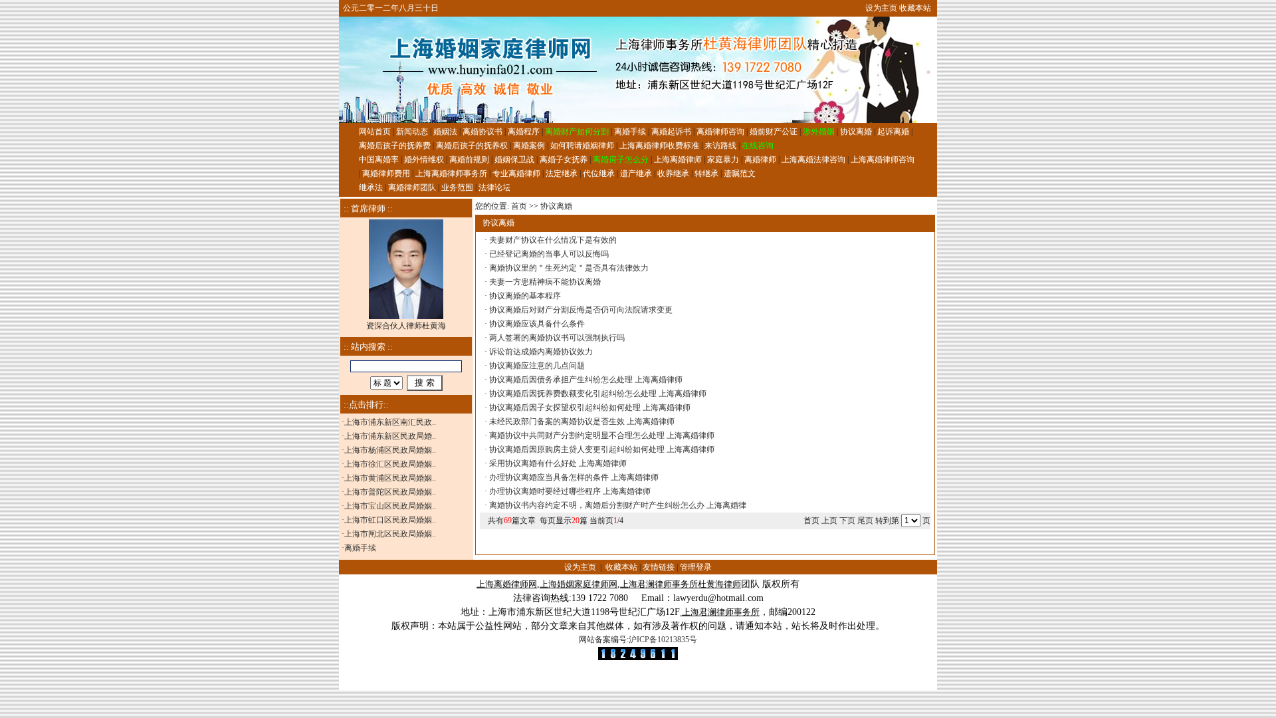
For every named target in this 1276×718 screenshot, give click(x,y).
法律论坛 (494, 187)
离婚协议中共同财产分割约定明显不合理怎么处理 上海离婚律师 (601, 435)
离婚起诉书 (671, 131)
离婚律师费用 (386, 173)
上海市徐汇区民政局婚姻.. (390, 464)
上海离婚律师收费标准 (659, 145)
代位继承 (599, 173)
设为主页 (881, 8)
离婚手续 (630, 131)
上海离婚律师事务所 (451, 173)
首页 (519, 206)
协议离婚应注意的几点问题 (537, 365)
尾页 (866, 520)
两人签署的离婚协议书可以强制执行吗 (557, 337)
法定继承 (562, 173)
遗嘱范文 (740, 173)
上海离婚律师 (678, 159)
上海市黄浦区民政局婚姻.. (390, 478)
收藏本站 (915, 8)
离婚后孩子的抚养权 (472, 145)
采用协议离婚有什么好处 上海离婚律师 (558, 463)
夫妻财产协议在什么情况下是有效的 (553, 240)
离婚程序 (524, 131)
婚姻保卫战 (514, 159)
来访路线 (720, 145)
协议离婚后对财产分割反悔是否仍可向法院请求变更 (581, 309)
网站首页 (375, 131)
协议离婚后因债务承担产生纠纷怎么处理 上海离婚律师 (586, 379)
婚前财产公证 (774, 131)
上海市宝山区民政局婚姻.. (390, 506)
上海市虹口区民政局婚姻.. (390, 520)
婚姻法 (445, 131)
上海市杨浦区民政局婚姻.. (390, 450)
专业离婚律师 (516, 173)
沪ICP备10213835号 (663, 639)
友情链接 (659, 567)
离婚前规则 (469, 159)
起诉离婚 (893, 131)
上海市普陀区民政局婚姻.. (390, 492)
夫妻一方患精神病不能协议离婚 (545, 282)
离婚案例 (529, 145)
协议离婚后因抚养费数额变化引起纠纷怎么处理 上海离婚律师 (597, 393)
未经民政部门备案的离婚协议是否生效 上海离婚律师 (582, 421)
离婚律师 (760, 159)
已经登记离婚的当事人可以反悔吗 (549, 254)
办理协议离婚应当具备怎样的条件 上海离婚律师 (574, 477)
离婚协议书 (482, 131)
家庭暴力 (723, 159)
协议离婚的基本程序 (525, 295)
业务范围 (457, 187)
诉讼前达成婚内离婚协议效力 (541, 351)
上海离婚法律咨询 (813, 159)
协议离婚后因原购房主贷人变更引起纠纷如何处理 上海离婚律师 (601, 449)
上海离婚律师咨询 (882, 159)
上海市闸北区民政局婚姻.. (390, 533)
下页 (847, 520)
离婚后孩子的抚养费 (395, 145)
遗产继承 (636, 173)
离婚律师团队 (412, 187)
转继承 (706, 173)
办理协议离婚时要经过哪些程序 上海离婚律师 (570, 491)
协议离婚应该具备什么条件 (537, 323)
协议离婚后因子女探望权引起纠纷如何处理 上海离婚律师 (590, 407)
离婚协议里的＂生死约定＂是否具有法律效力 (569, 268)
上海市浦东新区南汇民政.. (390, 422)
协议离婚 (856, 131)
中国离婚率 (379, 159)
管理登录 (696, 567)
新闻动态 (412, 131)
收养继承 (673, 173)
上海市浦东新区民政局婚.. (390, 436)
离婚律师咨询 (720, 131)
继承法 (371, 187)
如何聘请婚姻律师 (582, 145)
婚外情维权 (424, 159)
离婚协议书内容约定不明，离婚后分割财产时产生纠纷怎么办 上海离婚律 (617, 505)
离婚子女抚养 (563, 159)
